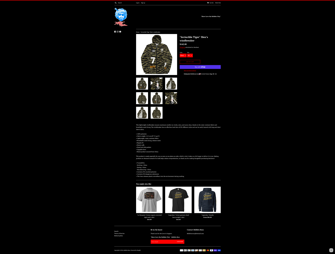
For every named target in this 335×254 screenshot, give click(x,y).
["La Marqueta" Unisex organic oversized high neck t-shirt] (149, 200)
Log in (137, 3)
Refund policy (118, 236)
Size (188, 52)
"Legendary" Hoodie (207, 215)
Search (116, 231)
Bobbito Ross (127, 250)
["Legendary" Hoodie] (207, 200)
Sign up (143, 3)
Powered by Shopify (136, 250)
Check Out (218, 3)
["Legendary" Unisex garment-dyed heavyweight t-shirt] (178, 200)
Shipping (182, 47)
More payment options (190, 70)
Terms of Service (119, 233)
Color (181, 52)
